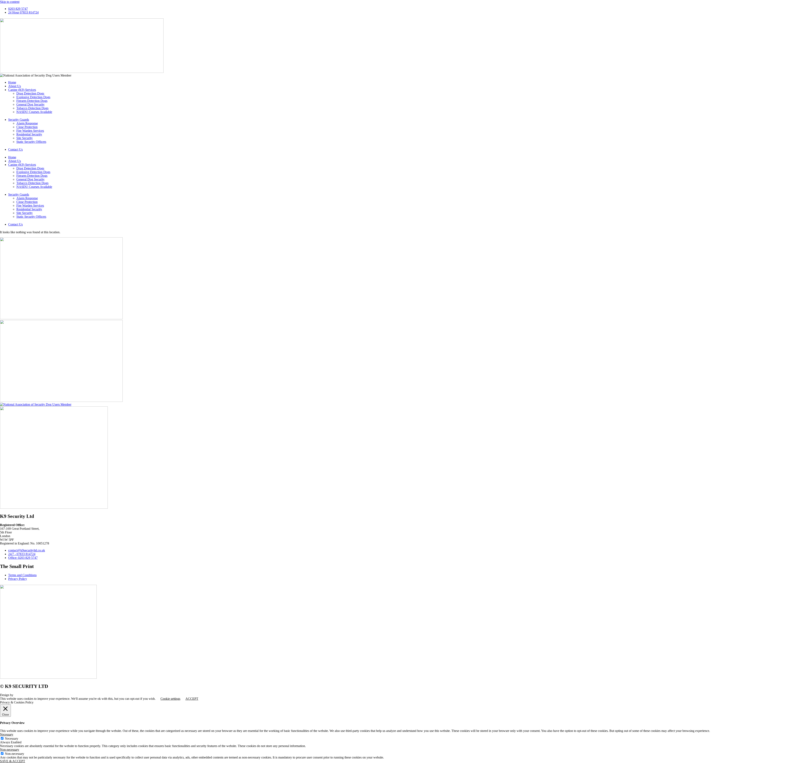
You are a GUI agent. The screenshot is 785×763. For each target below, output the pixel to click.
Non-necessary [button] (9, 749)
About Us (14, 86)
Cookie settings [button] (170, 698)
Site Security (24, 138)
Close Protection (27, 127)
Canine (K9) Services (22, 89)
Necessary (11, 738)
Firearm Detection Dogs (31, 101)
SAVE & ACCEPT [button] (12, 761)
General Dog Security (30, 104)
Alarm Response (27, 123)
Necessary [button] (6, 734)
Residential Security (29, 134)
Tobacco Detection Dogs (32, 108)
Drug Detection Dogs (30, 93)
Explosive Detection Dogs (33, 97)
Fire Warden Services (30, 130)
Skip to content (9, 1)
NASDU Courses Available (34, 112)
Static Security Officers (31, 141)
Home (12, 82)
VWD (18, 695)
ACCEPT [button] (191, 698)
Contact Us (15, 149)
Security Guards (18, 119)
